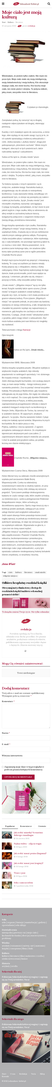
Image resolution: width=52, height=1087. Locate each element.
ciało (10, 572)
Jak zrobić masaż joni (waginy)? (28, 863)
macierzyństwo (38, 935)
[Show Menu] (3, 4)
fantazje (19, 922)
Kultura (11, 22)
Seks (4, 920)
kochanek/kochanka (11, 935)
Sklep (42, 1074)
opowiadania (8, 925)
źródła (14, 966)
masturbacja (30, 922)
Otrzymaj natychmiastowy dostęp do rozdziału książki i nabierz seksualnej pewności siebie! (22, 591)
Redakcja (23, 1074)
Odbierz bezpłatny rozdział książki (24, 583)
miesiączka (7, 933)
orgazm (11, 922)
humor (24, 959)
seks (4, 922)
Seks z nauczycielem (23, 883)
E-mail (6, 744)
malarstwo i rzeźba (34, 956)
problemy (6, 938)
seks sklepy (21, 925)
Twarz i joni (19, 873)
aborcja (25, 935)
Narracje (27, 330)
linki (31, 948)
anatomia (39, 946)
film (22, 956)
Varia (33, 1074)
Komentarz (8, 701)
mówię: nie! (28, 946)
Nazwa (6, 733)
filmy (24, 948)
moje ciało (32, 933)
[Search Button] (49, 4)
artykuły (6, 946)
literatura (19, 22)
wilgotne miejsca (10, 576)
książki (5, 948)
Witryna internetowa (12, 756)
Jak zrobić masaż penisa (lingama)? (30, 853)
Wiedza (5, 943)
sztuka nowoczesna (11, 959)
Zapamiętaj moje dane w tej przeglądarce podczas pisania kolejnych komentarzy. (24, 768)
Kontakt (5, 1076)
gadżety (42, 922)
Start (4, 22)
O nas (12, 1074)
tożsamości (16, 946)
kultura (18, 572)
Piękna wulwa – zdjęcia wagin (27, 844)
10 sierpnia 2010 (9, 26)
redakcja (31, 26)
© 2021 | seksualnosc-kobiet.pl (14, 1081)
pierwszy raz (20, 933)
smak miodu (40, 572)
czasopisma (15, 948)
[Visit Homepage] (26, 3)
